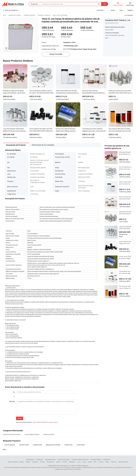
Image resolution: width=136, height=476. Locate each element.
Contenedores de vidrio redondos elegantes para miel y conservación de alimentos (125, 272)
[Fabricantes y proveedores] (13, 4)
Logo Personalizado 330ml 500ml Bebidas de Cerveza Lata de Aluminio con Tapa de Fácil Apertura (125, 228)
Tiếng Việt (113, 462)
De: (13, 392)
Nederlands (72, 462)
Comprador (100, 10)
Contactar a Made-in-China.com (80, 459)
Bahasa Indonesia (123, 462)
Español (28, 462)
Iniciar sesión (130, 5)
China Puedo (81, 445)
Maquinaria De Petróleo (53, 445)
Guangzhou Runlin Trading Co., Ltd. (117, 20)
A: (14, 397)
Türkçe (107, 462)
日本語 (90, 462)
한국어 (84, 462)
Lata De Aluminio (10, 445)
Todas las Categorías (11, 10)
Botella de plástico (49, 434)
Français (42, 462)
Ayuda (113, 10)
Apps (121, 10)
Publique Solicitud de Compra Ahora (45, 422)
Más (106, 38)
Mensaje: (12, 401)
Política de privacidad (63, 459)
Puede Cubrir (68, 445)
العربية (78, 462)
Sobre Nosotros (30, 459)
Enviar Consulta (56, 54)
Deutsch (64, 462)
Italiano (58, 462)
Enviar (20, 418)
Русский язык (50, 462)
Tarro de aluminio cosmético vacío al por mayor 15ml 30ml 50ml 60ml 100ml (125, 168)
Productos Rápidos (96, 459)
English (22, 462)
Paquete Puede (24, 445)
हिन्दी (95, 462)
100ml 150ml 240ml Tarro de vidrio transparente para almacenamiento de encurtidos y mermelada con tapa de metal (125, 183)
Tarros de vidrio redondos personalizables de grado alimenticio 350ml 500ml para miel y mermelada (125, 198)
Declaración (40, 459)
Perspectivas (106, 459)
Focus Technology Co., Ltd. (64, 465)
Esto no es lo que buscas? (24, 422)
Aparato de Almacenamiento (12, 434)
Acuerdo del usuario (50, 459)
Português (35, 462)
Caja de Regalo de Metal (32, 434)
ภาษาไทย (100, 462)
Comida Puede (37, 445)
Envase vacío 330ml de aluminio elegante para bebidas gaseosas (125, 257)
